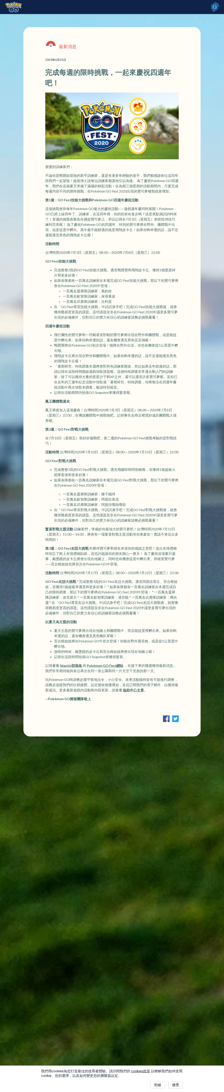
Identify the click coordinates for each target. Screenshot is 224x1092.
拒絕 (157, 1085)
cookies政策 (140, 1071)
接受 (175, 1085)
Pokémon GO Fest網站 (105, 665)
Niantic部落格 (71, 665)
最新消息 (67, 46)
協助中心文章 (133, 690)
